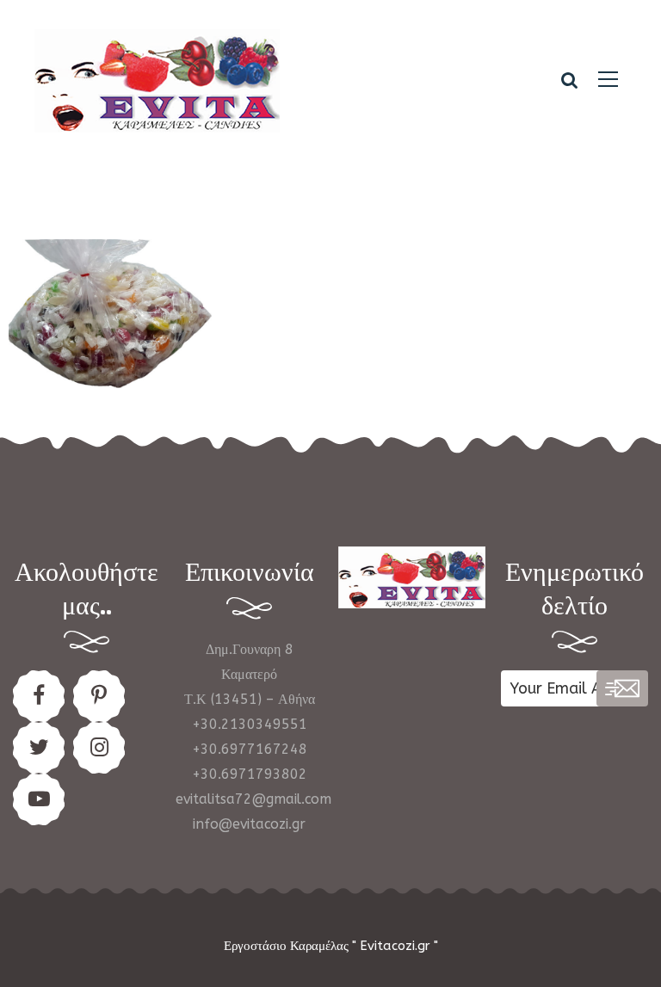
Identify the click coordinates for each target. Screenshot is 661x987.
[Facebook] (39, 696)
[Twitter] (39, 748)
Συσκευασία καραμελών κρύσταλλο (110, 317)
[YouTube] (39, 799)
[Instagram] (99, 748)
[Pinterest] (99, 696)
